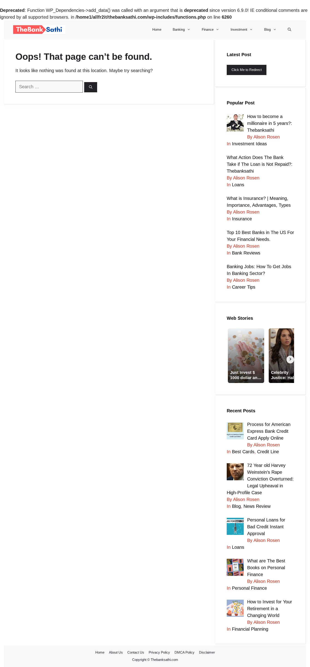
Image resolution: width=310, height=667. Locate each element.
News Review (257, 506)
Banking (179, 29)
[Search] (90, 87)
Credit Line (268, 451)
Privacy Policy (159, 652)
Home (156, 29)
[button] (289, 29)
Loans (238, 184)
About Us (116, 652)
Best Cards (243, 451)
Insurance (242, 218)
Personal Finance (249, 588)
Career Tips (243, 286)
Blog (267, 29)
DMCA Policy (184, 652)
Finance (208, 29)
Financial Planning (250, 629)
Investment (239, 29)
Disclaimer (207, 652)
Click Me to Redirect (246, 70)
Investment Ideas (249, 143)
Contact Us (135, 652)
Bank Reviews (246, 252)
